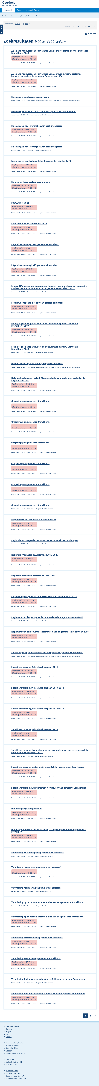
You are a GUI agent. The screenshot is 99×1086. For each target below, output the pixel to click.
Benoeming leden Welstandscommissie (30, 182)
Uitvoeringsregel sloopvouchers (26, 808)
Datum (18, 24)
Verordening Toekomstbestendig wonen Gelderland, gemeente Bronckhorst (48, 993)
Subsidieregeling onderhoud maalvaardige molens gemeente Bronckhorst (47, 652)
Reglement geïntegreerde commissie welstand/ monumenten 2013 (44, 596)
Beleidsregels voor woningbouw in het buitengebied (36, 126)
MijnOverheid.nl (12, 1071)
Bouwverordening (20, 203)
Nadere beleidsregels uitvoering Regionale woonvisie (37, 363)
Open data (10, 1059)
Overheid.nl (7, 10)
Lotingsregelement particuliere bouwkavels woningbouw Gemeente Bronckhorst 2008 (44, 347)
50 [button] (83, 26)
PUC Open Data (11, 1065)
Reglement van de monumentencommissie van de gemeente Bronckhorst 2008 (50, 631)
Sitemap (9, 1051)
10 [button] (73, 26)
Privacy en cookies (12, 1045)
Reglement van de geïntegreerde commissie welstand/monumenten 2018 (47, 617)
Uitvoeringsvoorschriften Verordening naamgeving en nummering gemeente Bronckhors (48, 830)
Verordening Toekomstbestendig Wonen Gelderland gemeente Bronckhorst (48, 979)
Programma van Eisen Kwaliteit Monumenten (33, 519)
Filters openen (1, 29)
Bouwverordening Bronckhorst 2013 (29, 223)
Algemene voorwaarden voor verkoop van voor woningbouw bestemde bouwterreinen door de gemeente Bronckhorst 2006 (46, 75)
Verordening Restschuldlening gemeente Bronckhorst (37, 937)
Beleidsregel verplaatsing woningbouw (30, 97)
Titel (27, 24)
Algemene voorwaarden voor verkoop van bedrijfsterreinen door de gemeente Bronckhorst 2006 (49, 52)
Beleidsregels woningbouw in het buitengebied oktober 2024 (41, 161)
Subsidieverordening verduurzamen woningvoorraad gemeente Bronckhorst (48, 788)
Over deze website (12, 1026)
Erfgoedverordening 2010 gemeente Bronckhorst (35, 244)
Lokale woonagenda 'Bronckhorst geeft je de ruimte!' (37, 303)
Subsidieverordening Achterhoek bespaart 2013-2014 (37, 688)
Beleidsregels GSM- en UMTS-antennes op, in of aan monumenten (43, 111)
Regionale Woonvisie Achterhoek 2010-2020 (33, 575)
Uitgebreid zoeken (33, 16)
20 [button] (78, 26)
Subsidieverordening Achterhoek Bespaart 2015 (34, 729)
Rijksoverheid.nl (11, 1073)
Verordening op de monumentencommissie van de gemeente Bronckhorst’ (47, 902)
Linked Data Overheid (14, 1062)
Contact (9, 1029)
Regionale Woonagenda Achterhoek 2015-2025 (34, 555)
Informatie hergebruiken (15, 1043)
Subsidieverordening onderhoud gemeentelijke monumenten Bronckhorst (47, 767)
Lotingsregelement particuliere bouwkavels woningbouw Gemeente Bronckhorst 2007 (44, 324)
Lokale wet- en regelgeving (18, 16)
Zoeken (19, 10)
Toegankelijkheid (12, 1048)
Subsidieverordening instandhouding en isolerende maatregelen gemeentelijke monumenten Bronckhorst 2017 (49, 751)
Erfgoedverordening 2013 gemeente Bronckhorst (35, 265)
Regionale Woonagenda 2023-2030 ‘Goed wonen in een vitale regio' (44, 540)
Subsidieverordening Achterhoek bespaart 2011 (34, 667)
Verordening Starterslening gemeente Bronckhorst (36, 958)
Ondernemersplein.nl (13, 1076)
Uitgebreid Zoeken (32, 10)
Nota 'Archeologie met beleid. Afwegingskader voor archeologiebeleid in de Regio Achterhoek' (48, 379)
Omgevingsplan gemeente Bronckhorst (30, 401)
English (8, 1031)
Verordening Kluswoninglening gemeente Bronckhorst (37, 852)
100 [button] (88, 26)
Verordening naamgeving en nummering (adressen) (36, 867)
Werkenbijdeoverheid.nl (14, 1078)
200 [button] (94, 26)
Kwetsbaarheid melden (14, 1053)
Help (7, 1034)
